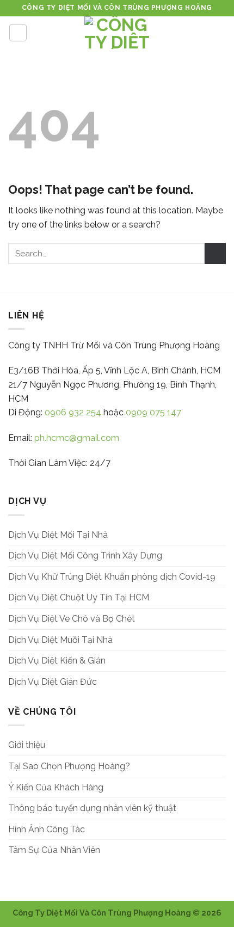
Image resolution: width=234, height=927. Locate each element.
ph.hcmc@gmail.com (76, 438)
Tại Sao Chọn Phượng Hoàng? (69, 766)
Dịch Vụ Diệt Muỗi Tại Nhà (60, 640)
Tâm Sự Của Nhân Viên (54, 850)
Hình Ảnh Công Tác (46, 829)
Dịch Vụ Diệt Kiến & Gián (57, 660)
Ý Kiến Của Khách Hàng (55, 787)
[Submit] (215, 253)
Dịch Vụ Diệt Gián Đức (52, 682)
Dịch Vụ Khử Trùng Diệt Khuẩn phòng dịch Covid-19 (111, 577)
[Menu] (18, 32)
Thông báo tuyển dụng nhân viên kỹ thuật (92, 808)
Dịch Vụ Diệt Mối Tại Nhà (58, 535)
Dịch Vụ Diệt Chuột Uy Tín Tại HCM (78, 597)
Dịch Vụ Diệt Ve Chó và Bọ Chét (71, 618)
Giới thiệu (26, 745)
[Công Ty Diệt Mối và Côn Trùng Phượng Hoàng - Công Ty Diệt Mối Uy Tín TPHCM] (117, 32)
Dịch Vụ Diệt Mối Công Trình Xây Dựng (85, 555)
